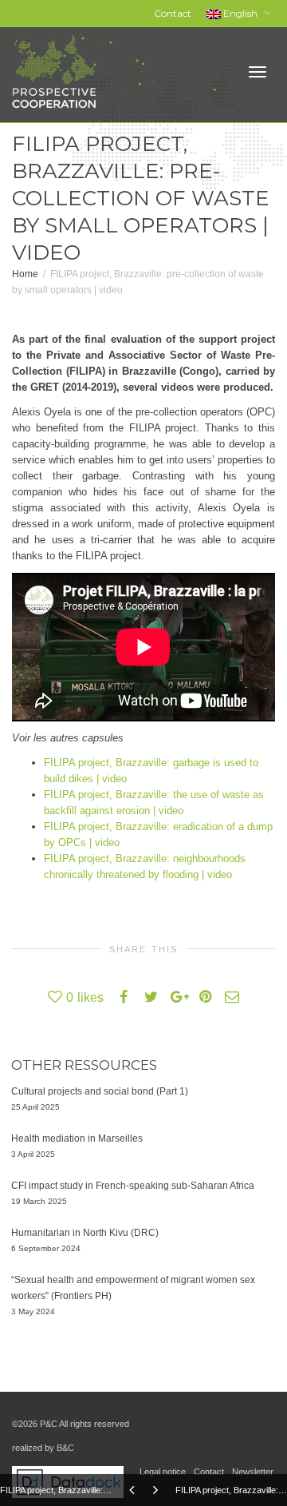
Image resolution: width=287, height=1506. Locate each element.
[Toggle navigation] (257, 71)
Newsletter (252, 1471)
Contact (172, 13)
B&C (65, 1447)
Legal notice (163, 1471)
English (240, 13)
